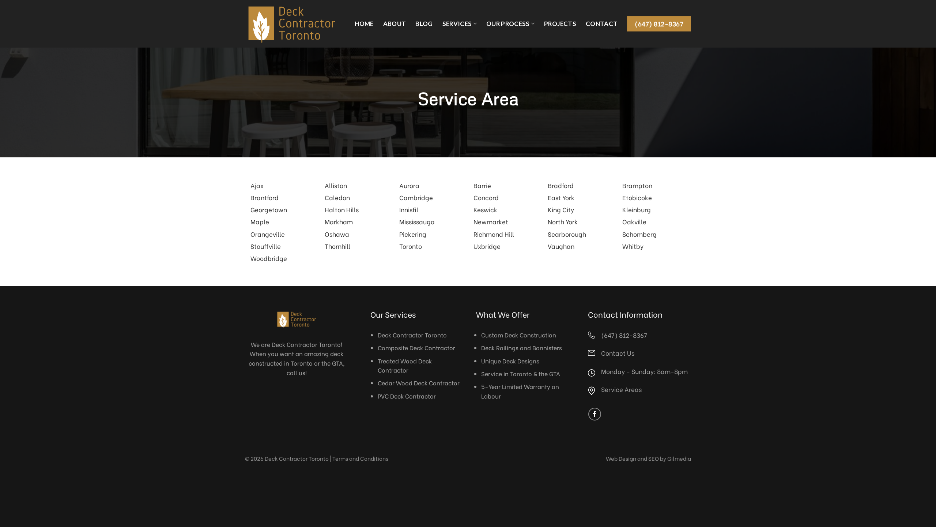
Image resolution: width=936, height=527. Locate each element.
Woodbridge (268, 258)
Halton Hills (342, 209)
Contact (602, 23)
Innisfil (408, 209)
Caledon (337, 197)
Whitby (633, 246)
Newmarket (490, 221)
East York (561, 197)
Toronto (410, 246)
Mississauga (417, 221)
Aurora (409, 185)
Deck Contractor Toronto (412, 334)
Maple (259, 221)
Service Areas (621, 389)
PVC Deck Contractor (407, 396)
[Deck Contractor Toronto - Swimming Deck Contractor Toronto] (292, 23)
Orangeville (267, 233)
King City (561, 209)
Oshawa (337, 233)
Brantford (264, 197)
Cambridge (416, 197)
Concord (486, 197)
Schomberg (639, 233)
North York (563, 221)
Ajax (257, 185)
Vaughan (561, 246)
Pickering (412, 233)
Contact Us (617, 352)
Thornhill (337, 246)
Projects (560, 23)
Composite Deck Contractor (416, 347)
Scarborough (567, 233)
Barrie (482, 185)
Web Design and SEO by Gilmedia (648, 458)
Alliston (336, 185)
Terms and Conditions (360, 458)
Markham (339, 221)
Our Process (508, 23)
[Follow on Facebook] (594, 414)
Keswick (485, 209)
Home (364, 23)
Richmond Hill (493, 233)
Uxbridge (487, 246)
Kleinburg (636, 209)
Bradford (561, 185)
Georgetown (268, 209)
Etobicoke (637, 197)
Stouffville (265, 246)
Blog (424, 23)
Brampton (637, 185)
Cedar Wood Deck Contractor (419, 382)
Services (457, 23)
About (394, 23)
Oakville (634, 221)
